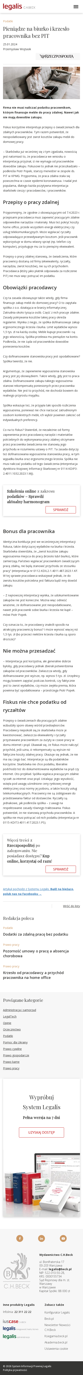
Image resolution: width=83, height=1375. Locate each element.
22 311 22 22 (22, 1312)
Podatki (8, 21)
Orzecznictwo (12, 1029)
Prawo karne (11, 1062)
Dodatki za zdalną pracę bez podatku (35, 934)
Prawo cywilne (12, 1049)
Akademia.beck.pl (56, 1342)
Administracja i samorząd (19, 1010)
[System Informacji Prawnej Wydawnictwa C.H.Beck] (19, 6)
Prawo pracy (11, 945)
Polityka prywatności (15, 1370)
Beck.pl (49, 1319)
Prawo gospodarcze (16, 1055)
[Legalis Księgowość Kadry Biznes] (20, 1328)
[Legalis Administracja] (16, 1336)
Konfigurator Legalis (57, 1312)
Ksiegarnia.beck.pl (56, 1336)
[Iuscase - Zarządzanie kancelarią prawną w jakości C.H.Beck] (14, 1321)
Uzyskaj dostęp (41, 1132)
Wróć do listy (71, 906)
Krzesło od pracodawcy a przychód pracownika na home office (33, 975)
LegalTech (10, 1016)
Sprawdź (60, 510)
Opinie (7, 1023)
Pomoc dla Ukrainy (15, 1042)
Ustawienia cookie (56, 1349)
